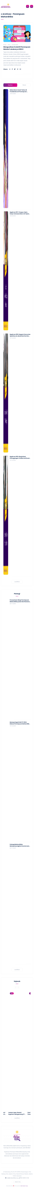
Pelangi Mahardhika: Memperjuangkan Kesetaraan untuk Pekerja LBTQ (19, 846)
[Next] (18, 987)
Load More (17, 581)
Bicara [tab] (24, 85)
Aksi (9, 44)
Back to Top (18, 1181)
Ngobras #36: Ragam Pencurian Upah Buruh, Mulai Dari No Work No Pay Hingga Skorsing (20, 336)
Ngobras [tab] (10, 85)
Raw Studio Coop (24, 1185)
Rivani (4, 44)
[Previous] (15, 987)
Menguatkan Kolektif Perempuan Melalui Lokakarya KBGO (16, 48)
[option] (17, 1053)
